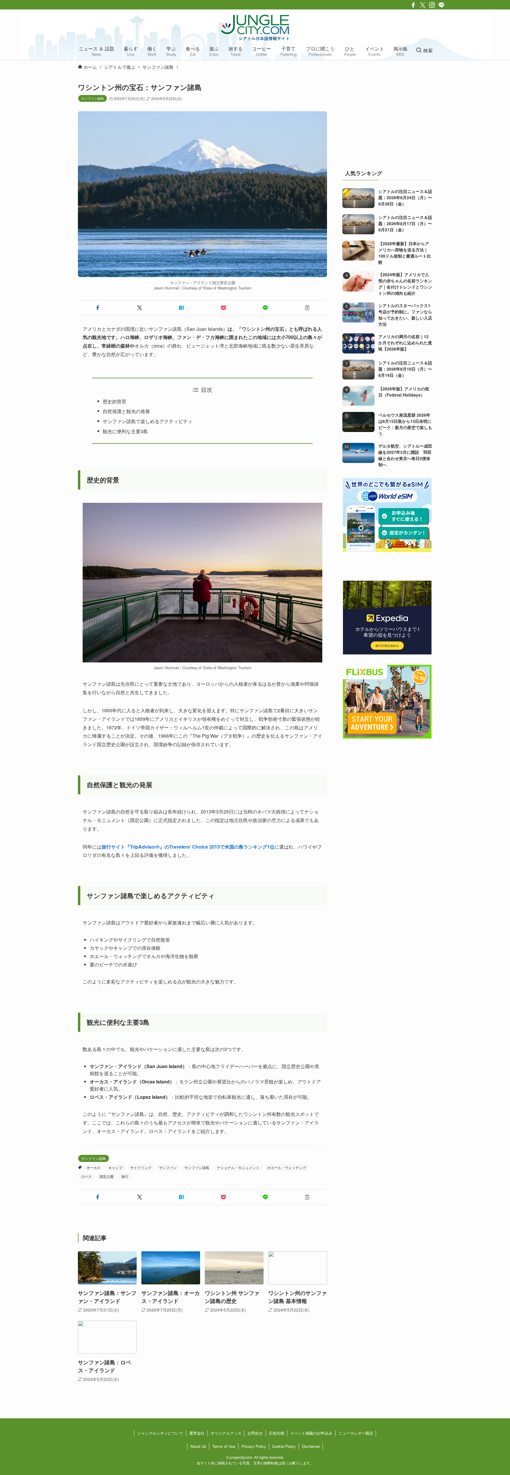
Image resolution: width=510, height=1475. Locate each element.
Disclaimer (311, 1446)
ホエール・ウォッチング (286, 1167)
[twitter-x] (422, 5)
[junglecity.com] (255, 27)
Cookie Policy (284, 1446)
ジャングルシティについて (160, 1433)
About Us (198, 1446)
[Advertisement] (387, 119)
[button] (97, 308)
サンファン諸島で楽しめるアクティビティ (147, 421)
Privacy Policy (253, 1446)
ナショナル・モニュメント (238, 1167)
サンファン (168, 1167)
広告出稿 (276, 1433)
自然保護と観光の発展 (126, 411)
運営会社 (197, 1433)
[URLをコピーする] (307, 308)
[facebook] (413, 5)
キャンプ (115, 1167)
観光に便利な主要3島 (125, 431)
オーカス (93, 1167)
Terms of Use (223, 1446)
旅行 (124, 1176)
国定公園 (106, 1176)
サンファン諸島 (92, 98)
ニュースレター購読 (356, 1433)
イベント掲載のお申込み (311, 1433)
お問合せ (255, 1433)
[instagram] (432, 5)
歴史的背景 (114, 401)
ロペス (86, 1176)
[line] (441, 5)
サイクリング (140, 1167)
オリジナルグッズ (226, 1433)
